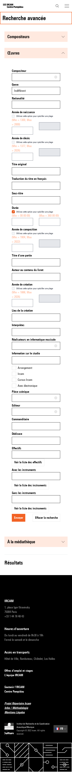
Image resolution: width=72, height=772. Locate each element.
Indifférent (20, 90)
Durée (15, 208)
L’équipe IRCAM (13, 675)
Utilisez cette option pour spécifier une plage (34, 116)
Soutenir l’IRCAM (14, 687)
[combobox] (36, 77)
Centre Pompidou (14, 691)
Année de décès (21, 138)
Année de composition (24, 229)
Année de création (22, 284)
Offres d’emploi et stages (18, 670)
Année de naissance (23, 112)
